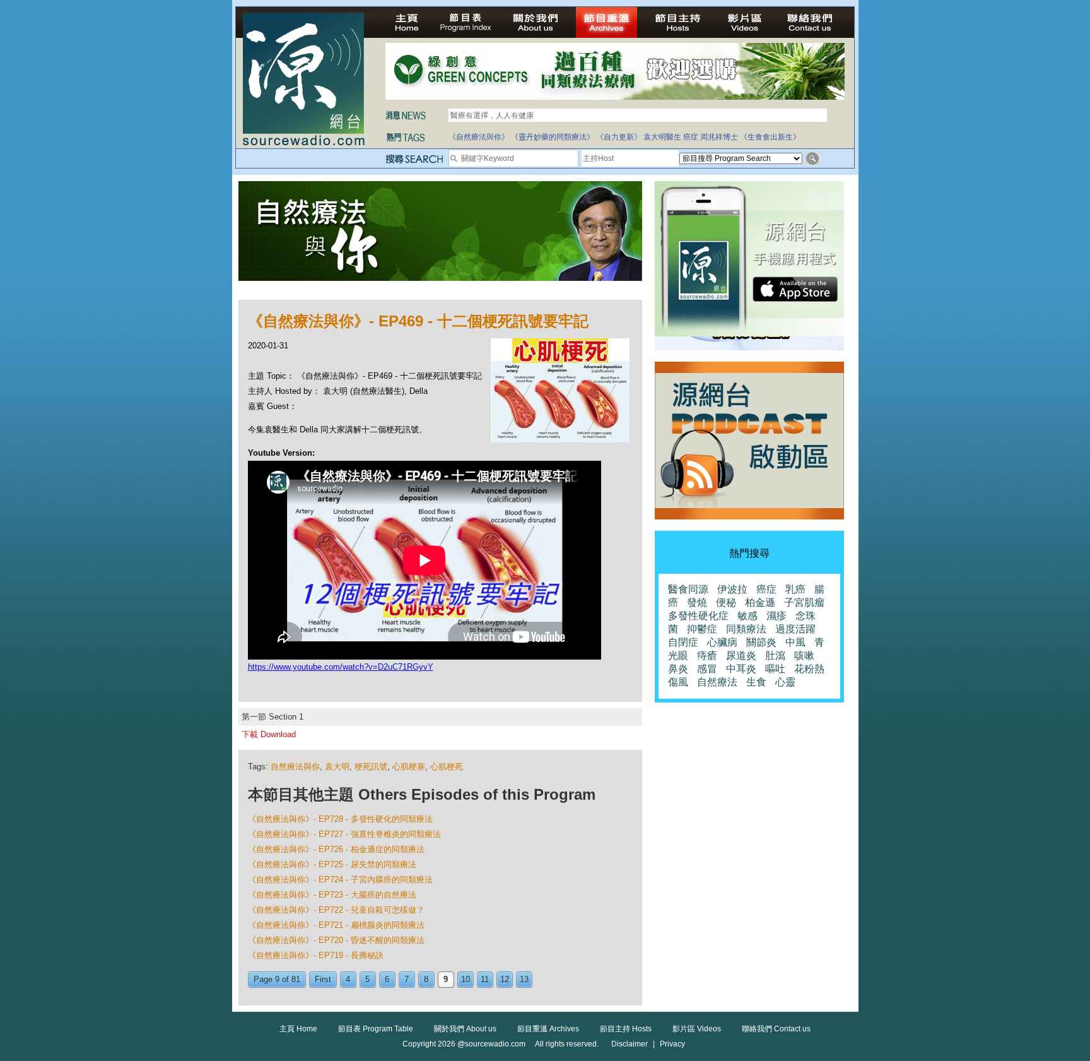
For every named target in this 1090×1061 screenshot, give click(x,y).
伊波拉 (732, 589)
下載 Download (269, 734)
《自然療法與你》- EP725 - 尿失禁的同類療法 (332, 864)
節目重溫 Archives (548, 1028)
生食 (756, 682)
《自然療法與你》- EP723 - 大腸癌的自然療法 (332, 894)
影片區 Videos (696, 1028)
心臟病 (722, 642)
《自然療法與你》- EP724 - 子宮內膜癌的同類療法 (340, 879)
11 (485, 979)
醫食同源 (688, 589)
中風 (795, 642)
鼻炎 (678, 668)
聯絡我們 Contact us (776, 1028)
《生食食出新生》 (770, 137)
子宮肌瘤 (804, 602)
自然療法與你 (295, 766)
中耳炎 (741, 668)
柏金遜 (760, 602)
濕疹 (776, 615)
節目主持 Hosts (626, 1028)
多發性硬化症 (698, 615)
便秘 (726, 602)
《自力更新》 (619, 137)
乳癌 (795, 589)
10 (465, 979)
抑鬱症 (702, 629)
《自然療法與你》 (478, 137)
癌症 (690, 137)
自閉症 (683, 642)
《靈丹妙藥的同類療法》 (552, 137)
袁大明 (337, 766)
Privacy (672, 1044)
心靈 (785, 682)
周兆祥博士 (719, 137)
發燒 (697, 602)
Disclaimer (629, 1044)
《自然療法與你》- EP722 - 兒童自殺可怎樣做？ (336, 910)
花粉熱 (809, 668)
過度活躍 (795, 629)
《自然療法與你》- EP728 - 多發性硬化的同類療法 (340, 819)
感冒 (707, 668)
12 (504, 979)
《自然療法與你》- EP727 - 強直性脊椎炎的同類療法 (344, 834)
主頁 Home (298, 1028)
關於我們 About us (465, 1028)
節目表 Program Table (375, 1028)
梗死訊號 (371, 766)
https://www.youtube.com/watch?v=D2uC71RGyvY (340, 667)
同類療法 (746, 629)
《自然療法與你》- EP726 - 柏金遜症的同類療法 (336, 849)
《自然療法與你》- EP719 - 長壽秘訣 (316, 955)
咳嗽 (804, 655)
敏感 (747, 615)
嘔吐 (775, 668)
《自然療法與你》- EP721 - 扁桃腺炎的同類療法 (336, 925)
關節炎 (761, 642)
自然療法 (717, 682)
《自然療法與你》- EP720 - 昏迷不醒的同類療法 (336, 940)
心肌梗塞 (408, 766)
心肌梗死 (446, 766)
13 (524, 979)
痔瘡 (707, 655)
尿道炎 (741, 655)
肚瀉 (775, 655)
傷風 (678, 682)
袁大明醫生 (662, 137)
